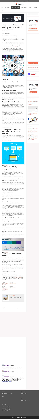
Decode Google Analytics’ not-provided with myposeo (33, 103)
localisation (20, 257)
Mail (10, 299)
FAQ (3, 394)
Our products (24, 391)
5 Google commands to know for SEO (5, 284)
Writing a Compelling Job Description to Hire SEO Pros (32, 133)
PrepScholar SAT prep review (18, 277)
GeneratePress (20, 417)
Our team (4, 391)
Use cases (30, 7)
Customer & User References (7, 393)
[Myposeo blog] (19, 4)
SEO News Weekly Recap (13, 283)
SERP (16, 46)
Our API (22, 394)
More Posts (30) (13, 299)
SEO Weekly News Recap (13, 287)
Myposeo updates (24, 7)
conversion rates (4, 51)
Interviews (35, 7)
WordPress (25, 417)
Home (2, 7)
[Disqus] (13, 351)
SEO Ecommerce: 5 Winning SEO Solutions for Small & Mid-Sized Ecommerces (5, 289)
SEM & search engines (15, 7)
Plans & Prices (24, 393)
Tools (2, 10)
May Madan (12, 295)
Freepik (6, 76)
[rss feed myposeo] (33, 63)
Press (3, 396)
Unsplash (6, 252)
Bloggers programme (25, 400)
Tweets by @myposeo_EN (33, 67)
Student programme (25, 398)
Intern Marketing (7, 7)
